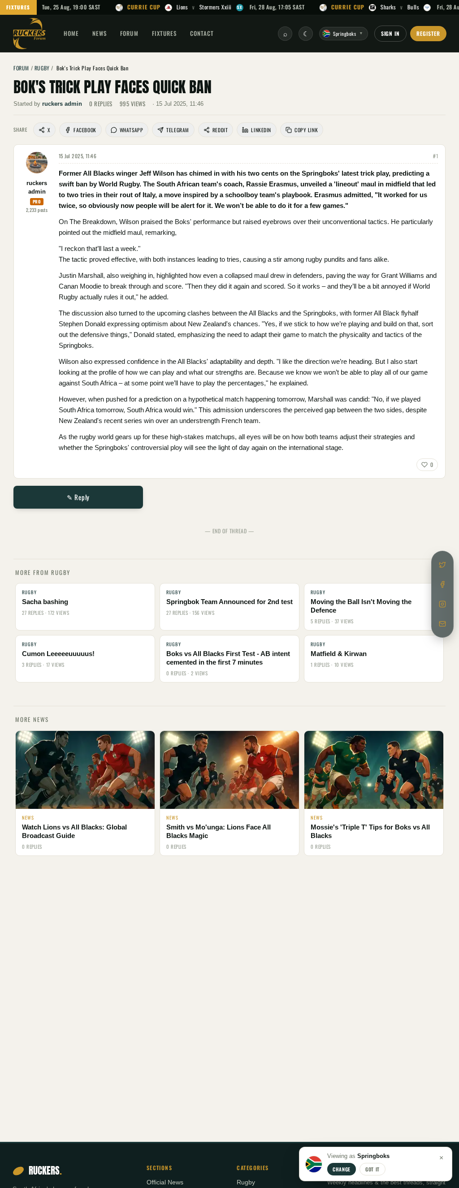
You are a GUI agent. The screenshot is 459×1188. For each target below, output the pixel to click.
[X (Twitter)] (442, 565)
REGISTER (428, 33)
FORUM (129, 33)
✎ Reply (78, 497)
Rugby (246, 1182)
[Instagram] (442, 604)
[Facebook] (442, 584)
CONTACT (202, 33)
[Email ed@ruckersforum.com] (442, 624)
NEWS (99, 33)
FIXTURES (18, 7)
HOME (71, 33)
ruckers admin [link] (62, 103)
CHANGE (342, 1169)
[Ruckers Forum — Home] (29, 33)
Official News (165, 1182)
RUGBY (42, 68)
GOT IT (372, 1169)
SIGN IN (390, 33)
